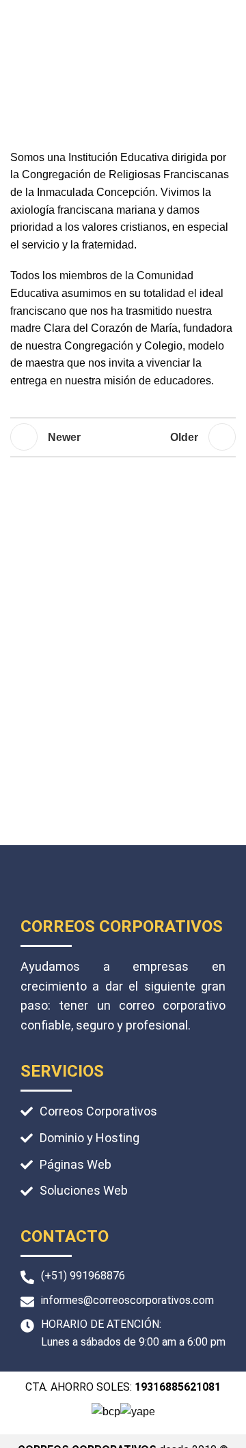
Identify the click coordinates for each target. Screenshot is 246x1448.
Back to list (123, 437)
